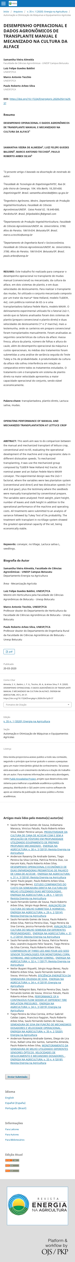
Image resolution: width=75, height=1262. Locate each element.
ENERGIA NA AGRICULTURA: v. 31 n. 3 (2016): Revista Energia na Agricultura (40, 875)
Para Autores (12, 1134)
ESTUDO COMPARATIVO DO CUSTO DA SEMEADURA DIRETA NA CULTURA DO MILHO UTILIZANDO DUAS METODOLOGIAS (38, 888)
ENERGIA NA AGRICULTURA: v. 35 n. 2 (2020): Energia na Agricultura (36, 1033)
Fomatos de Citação (16, 704)
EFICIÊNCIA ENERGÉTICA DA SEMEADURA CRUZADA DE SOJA (40, 977)
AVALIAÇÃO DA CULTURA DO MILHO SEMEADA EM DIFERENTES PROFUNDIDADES (40, 930)
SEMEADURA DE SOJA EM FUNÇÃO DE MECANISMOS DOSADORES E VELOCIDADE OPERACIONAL (40, 1026)
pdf (10, 651)
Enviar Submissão (17, 1076)
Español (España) (15, 1103)
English (9, 1097)
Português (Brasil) (15, 1108)
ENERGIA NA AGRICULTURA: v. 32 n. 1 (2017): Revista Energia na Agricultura (40, 961)
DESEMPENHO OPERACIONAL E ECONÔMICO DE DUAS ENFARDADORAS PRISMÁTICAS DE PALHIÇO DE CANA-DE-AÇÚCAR (39, 870)
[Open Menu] (3, 3)
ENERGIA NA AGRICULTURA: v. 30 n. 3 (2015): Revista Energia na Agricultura (40, 849)
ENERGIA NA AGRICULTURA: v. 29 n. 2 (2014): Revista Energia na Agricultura (36, 914)
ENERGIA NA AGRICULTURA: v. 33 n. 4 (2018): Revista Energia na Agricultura (36, 1061)
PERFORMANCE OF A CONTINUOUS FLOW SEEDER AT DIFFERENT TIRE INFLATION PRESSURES (38, 1000)
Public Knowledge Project (22, 778)
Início (6, 11)
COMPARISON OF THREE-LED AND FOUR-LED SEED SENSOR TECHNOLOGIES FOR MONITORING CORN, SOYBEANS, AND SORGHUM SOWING (40, 954)
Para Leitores (12, 1129)
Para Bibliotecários (14, 1139)
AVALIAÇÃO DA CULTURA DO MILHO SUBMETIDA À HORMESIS (38, 907)
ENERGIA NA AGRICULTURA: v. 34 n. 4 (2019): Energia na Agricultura (37, 982)
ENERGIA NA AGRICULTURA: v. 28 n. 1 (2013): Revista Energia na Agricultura (36, 896)
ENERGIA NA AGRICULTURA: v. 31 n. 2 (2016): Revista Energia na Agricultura (41, 935)
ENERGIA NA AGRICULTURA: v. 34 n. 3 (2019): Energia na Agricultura (35, 1007)
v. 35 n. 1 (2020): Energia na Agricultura (47, 11)
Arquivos (18, 11)
